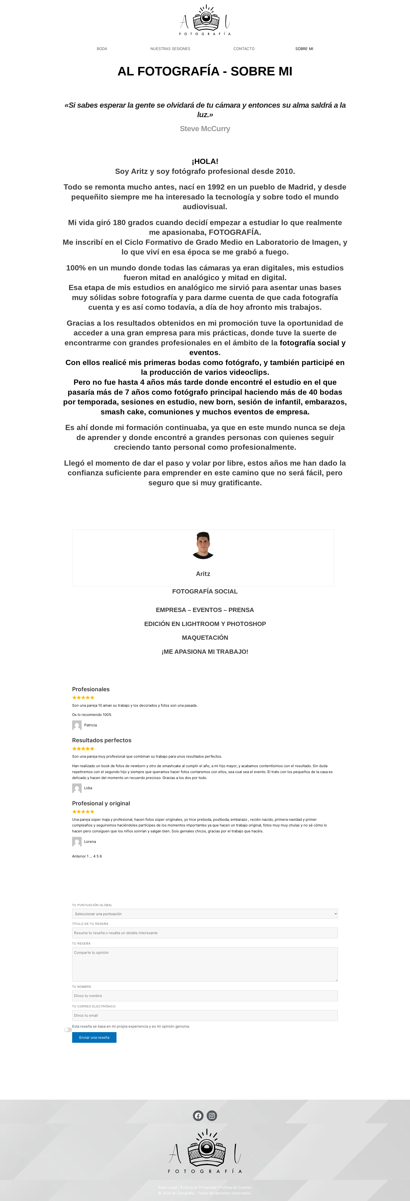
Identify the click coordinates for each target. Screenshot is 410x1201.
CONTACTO (244, 48)
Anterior (79, 856)
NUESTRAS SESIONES (170, 48)
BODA (102, 48)
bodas (189, 362)
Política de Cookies (235, 1187)
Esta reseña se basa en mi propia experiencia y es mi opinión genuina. (131, 1026)
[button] (103, 48)
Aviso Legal (167, 1187)
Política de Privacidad (198, 1187)
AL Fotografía (183, 1193)
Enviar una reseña (94, 1037)
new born (216, 402)
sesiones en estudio (158, 402)
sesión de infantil (269, 402)
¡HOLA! (205, 161)
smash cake (122, 412)
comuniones (171, 412)
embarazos (325, 402)
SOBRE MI (304, 48)
